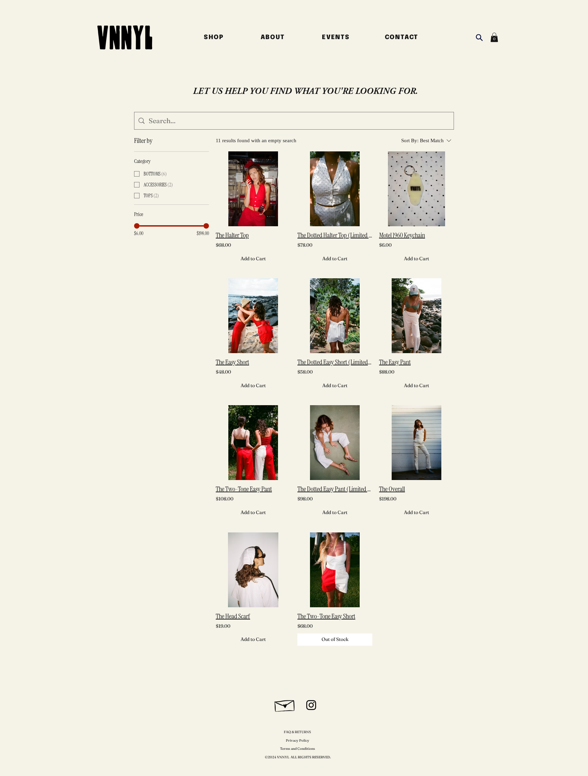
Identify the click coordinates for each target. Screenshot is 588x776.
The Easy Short (232, 362)
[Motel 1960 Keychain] (416, 188)
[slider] (137, 226)
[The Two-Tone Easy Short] (334, 569)
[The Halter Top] (253, 188)
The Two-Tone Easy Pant (244, 488)
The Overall (392, 488)
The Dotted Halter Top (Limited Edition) (334, 235)
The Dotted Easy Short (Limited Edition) (334, 362)
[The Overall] (416, 442)
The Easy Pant (395, 362)
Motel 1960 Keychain (402, 235)
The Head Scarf (233, 616)
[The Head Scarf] (253, 569)
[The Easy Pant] (416, 315)
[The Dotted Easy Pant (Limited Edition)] (334, 442)
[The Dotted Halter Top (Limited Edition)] (334, 188)
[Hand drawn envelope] (285, 704)
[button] (494, 37)
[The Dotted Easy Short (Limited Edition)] (334, 315)
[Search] (479, 37)
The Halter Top (232, 235)
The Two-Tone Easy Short (326, 616)
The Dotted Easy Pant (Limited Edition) (334, 488)
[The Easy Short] (253, 315)
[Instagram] (311, 705)
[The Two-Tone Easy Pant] (253, 442)
